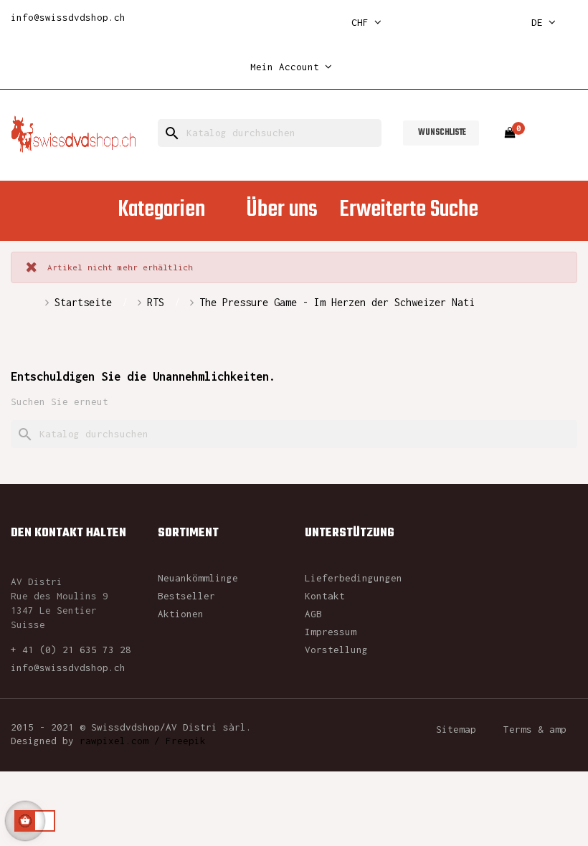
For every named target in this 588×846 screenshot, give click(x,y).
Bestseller (186, 596)
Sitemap (456, 729)
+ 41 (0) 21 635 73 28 (71, 649)
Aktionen (181, 613)
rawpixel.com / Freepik (143, 740)
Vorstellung (336, 649)
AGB (313, 613)
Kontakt (325, 596)
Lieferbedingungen (353, 578)
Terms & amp (534, 729)
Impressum (330, 631)
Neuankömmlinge (198, 578)
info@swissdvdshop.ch (68, 17)
